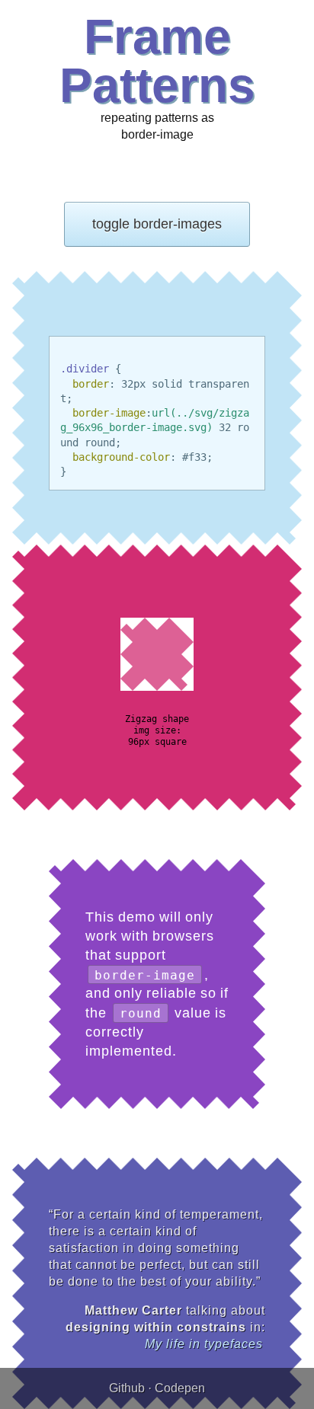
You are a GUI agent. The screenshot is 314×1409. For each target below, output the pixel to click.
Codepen (180, 1388)
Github (127, 1388)
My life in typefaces (204, 1343)
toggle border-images (157, 224)
